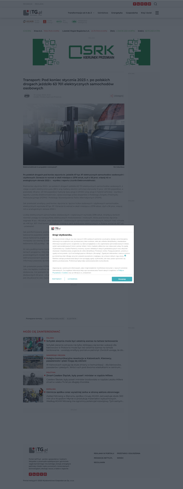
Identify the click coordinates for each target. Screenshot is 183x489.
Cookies (65, 273)
